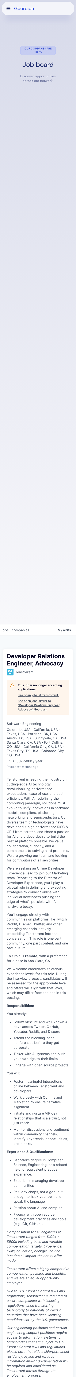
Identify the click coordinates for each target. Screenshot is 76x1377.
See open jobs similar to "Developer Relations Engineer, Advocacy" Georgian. (39, 705)
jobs (5, 630)
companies (20, 630)
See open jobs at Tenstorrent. (38, 695)
